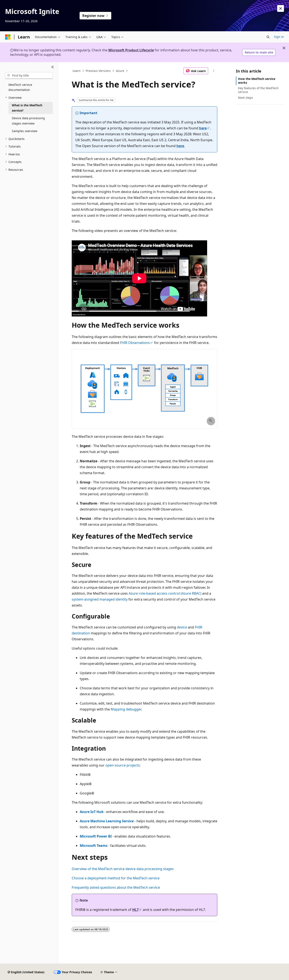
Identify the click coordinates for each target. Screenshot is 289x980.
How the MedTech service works (256, 81)
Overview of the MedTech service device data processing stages (123, 868)
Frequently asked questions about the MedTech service (116, 887)
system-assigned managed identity (100, 599)
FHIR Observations (135, 342)
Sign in (279, 37)
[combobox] (29, 75)
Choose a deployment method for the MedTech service (116, 878)
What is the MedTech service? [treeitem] (27, 107)
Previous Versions (98, 71)
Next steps (245, 98)
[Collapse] (52, 67)
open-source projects (122, 765)
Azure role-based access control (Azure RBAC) (165, 593)
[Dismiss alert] (280, 8)
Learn (77, 71)
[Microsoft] (8, 37)
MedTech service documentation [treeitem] (20, 87)
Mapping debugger (126, 709)
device (182, 627)
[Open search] (268, 37)
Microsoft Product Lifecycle (131, 50)
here (203, 128)
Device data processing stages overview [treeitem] (28, 120)
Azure (120, 71)
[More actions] (213, 70)
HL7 (135, 909)
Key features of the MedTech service (258, 90)
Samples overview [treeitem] (24, 131)
